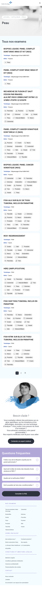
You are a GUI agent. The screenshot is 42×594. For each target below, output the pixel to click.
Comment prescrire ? (26, 539)
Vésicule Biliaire (9, 529)
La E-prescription (25, 545)
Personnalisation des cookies (13, 567)
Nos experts (24, 542)
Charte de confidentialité (11, 564)
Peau (6, 520)
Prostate (7, 523)
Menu (40, 3)
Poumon (23, 520)
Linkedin (7, 579)
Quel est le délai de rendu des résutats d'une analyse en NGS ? (19, 470)
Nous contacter (9, 576)
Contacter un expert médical (21, 441)
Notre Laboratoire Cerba (11, 542)
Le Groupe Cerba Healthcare (12, 545)
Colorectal (23, 509)
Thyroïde (7, 526)
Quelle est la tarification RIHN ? (14, 478)
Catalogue (16, 17)
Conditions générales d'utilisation (14, 561)
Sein (22, 523)
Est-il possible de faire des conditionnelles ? (19, 485)
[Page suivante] (24, 373)
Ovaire (7, 517)
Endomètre (8, 514)
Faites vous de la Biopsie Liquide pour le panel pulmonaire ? (17, 461)
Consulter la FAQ (21, 494)
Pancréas (23, 517)
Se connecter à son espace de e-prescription (16, 582)
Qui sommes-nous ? (10, 539)
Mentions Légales (10, 558)
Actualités (8, 548)
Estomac (23, 514)
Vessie (22, 526)
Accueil (7, 17)
